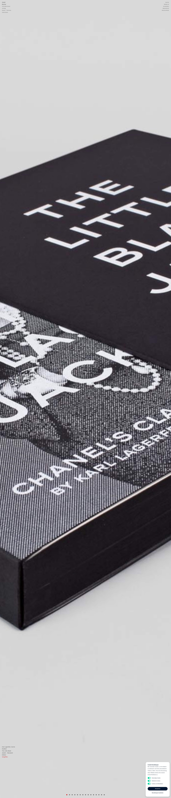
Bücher (4, 4)
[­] (13, 399)
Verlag (4, 8)
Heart (75, 399)
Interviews (5, 12)
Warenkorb (166, 8)
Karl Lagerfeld (6, 747)
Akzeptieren (157, 788)
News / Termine (6, 10)
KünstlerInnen (6, 6)
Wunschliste (165, 10)
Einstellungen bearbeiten (157, 792)
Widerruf (166, 4)
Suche (167, 2)
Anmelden (166, 6)
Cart (96, 399)
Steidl (3, 2)
